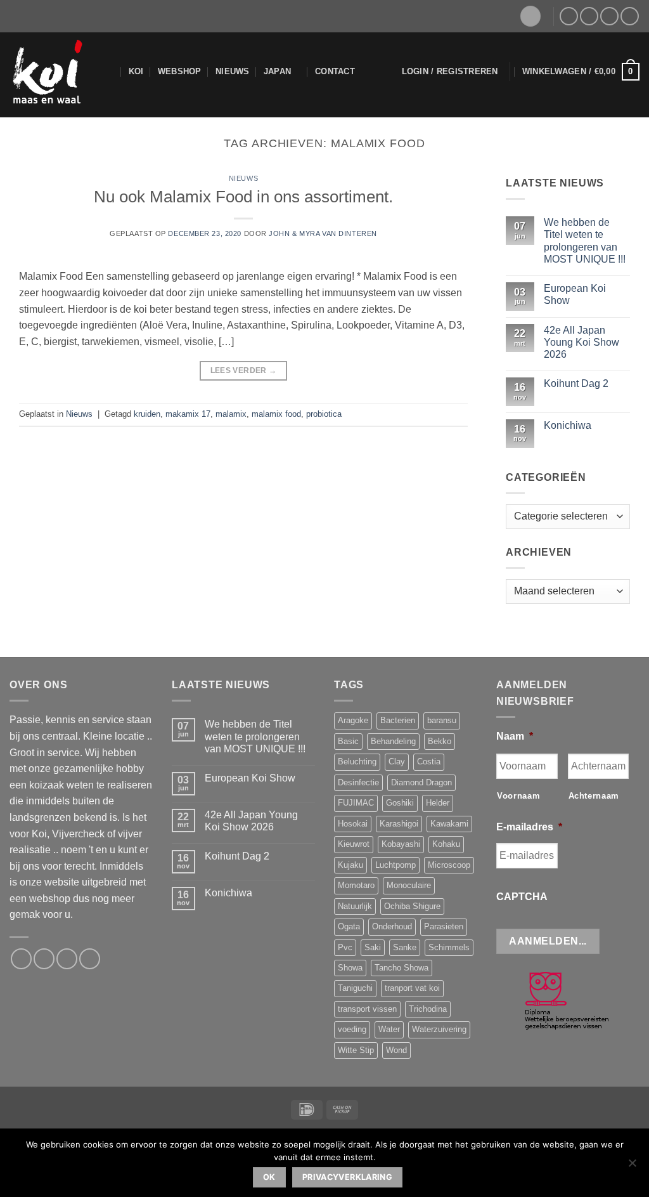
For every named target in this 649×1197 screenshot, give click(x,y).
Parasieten (443, 926)
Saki (372, 947)
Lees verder (243, 370)
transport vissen (367, 1009)
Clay (397, 761)
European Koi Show (575, 294)
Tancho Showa (401, 967)
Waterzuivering (439, 1029)
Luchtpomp (395, 865)
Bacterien (397, 720)
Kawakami (449, 823)
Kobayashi (401, 844)
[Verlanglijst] (530, 16)
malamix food (276, 414)
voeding (352, 1029)
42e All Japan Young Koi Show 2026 (581, 342)
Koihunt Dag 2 (576, 384)
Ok (269, 1177)
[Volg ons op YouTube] (629, 16)
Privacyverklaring (347, 1177)
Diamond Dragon (421, 782)
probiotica (324, 414)
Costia (428, 761)
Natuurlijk (355, 906)
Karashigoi (399, 823)
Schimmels (449, 947)
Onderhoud (392, 926)
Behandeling (393, 741)
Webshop (180, 71)
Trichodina (428, 1009)
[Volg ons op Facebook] (569, 16)
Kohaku (446, 844)
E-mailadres (529, 826)
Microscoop (449, 865)
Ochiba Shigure (412, 906)
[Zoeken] (109, 72)
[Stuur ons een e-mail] (589, 16)
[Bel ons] (609, 16)
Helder (437, 803)
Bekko (439, 741)
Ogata (349, 926)
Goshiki (400, 803)
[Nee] (631, 1166)
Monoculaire (409, 885)
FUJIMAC (356, 803)
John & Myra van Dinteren (322, 233)
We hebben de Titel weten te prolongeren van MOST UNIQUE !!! (585, 241)
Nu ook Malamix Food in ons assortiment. (243, 197)
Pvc (345, 947)
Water (389, 1029)
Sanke (404, 947)
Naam (514, 736)
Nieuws (232, 71)
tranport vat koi (412, 988)
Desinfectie (358, 782)
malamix (231, 414)
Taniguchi (355, 988)
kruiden (147, 414)
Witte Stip (356, 1050)
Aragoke (353, 720)
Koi (136, 71)
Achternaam (594, 796)
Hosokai (353, 823)
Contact (335, 71)
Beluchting (357, 761)
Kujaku (350, 865)
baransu (441, 720)
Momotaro (356, 885)
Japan (277, 71)
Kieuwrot (353, 844)
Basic (348, 741)
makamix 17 (187, 414)
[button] (450, 71)
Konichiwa (567, 425)
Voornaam (518, 796)
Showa (350, 967)
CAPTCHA (522, 896)
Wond (396, 1050)
